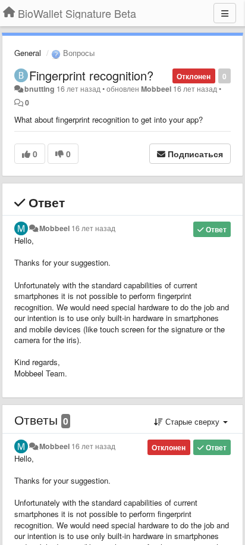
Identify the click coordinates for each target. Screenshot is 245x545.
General (27, 52)
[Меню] (224, 13)
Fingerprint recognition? (91, 75)
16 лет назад (93, 228)
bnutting (39, 88)
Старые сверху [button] (192, 421)
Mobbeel (156, 88)
